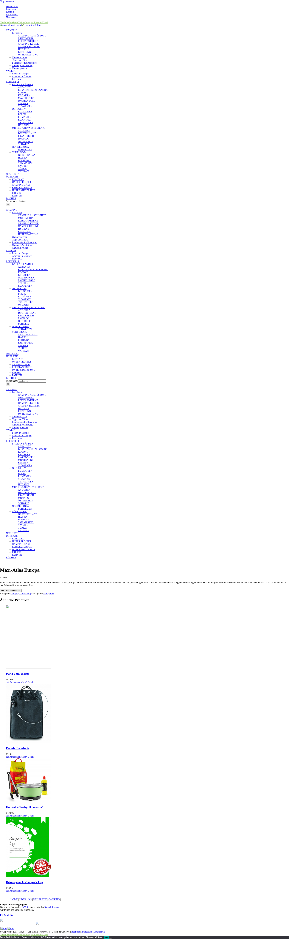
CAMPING (54, 899)
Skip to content (7, 1)
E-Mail (25, 907)
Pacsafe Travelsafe (17, 748)
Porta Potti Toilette (17, 673)
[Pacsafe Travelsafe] (147, 714)
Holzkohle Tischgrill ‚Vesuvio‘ (24, 807)
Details (30, 682)
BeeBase (75, 931)
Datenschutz (99, 931)
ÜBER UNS (25, 899)
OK (106, 937)
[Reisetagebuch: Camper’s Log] (147, 847)
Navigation (48, 593)
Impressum (86, 931)
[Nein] (110, 938)
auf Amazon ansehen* (10, 591)
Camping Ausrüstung (21, 593)
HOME (14, 899)
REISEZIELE (40, 899)
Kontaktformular (52, 907)
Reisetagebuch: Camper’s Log (24, 882)
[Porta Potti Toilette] (147, 637)
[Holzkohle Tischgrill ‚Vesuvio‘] (147, 780)
